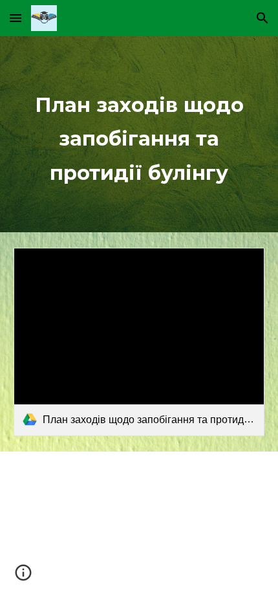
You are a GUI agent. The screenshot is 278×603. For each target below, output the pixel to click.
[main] (139, 134)
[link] (139, 342)
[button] (15, 18)
